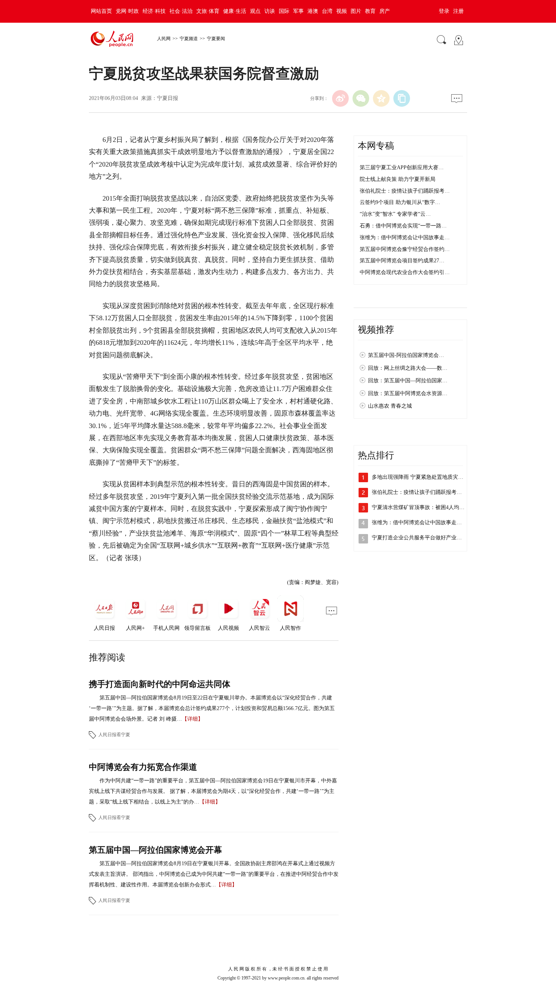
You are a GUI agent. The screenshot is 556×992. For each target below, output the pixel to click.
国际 (284, 11)
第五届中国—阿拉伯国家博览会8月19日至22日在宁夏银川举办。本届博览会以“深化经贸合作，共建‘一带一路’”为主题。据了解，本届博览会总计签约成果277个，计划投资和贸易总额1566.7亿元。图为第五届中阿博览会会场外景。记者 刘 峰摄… (212, 708)
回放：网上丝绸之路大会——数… (407, 368)
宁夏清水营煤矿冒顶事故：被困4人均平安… (423, 507)
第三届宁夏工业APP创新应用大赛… (402, 167)
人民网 (164, 38)
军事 (298, 11)
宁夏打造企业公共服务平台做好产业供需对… (425, 537)
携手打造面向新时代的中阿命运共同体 (159, 684)
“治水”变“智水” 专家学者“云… (395, 214)
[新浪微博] (340, 98)
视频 (341, 11)
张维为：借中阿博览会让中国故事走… (405, 237)
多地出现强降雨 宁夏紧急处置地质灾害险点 (423, 477)
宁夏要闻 (216, 38)
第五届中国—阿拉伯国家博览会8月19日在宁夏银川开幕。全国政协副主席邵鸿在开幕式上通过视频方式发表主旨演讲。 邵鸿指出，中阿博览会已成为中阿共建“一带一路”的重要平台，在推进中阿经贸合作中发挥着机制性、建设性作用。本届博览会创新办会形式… (214, 874)
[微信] (361, 98)
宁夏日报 (167, 98)
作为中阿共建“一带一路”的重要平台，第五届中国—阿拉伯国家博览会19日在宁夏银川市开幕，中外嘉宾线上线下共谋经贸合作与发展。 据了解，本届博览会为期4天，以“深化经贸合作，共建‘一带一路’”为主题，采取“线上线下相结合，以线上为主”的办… (213, 791)
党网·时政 (127, 11)
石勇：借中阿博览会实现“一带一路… (403, 226)
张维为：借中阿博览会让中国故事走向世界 (422, 522)
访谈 (269, 11)
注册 (458, 11)
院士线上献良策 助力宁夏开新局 (397, 179)
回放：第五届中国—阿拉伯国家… (407, 380)
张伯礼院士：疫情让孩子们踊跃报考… (405, 191)
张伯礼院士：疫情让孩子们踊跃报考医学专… (425, 492)
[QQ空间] (381, 98)
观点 (255, 11)
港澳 (313, 11)
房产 (384, 11)
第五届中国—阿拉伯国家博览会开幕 (155, 850)
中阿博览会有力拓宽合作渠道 (143, 767)
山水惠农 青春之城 (390, 406)
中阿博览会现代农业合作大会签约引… (405, 272)
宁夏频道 (189, 38)
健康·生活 (234, 11)
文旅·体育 (207, 11)
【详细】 (192, 719)
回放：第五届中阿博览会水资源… (407, 393)
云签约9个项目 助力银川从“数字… (400, 202)
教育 (370, 11)
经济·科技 (154, 11)
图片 (356, 11)
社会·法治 (181, 11)
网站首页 (101, 11)
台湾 (327, 11)
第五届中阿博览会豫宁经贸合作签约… (405, 249)
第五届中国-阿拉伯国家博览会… (406, 355)
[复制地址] (401, 98)
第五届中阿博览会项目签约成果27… (402, 260)
